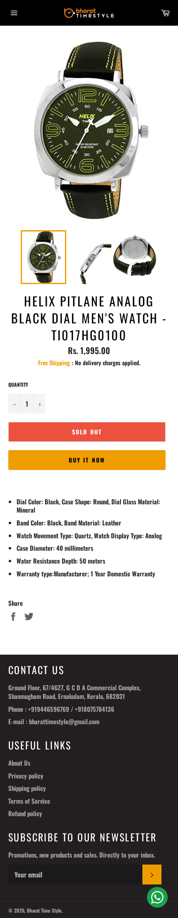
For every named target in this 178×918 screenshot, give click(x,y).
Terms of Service (29, 800)
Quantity (18, 384)
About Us (19, 762)
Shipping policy (27, 788)
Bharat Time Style (44, 910)
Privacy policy (25, 775)
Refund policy (25, 813)
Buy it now (87, 459)
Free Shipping (54, 362)
